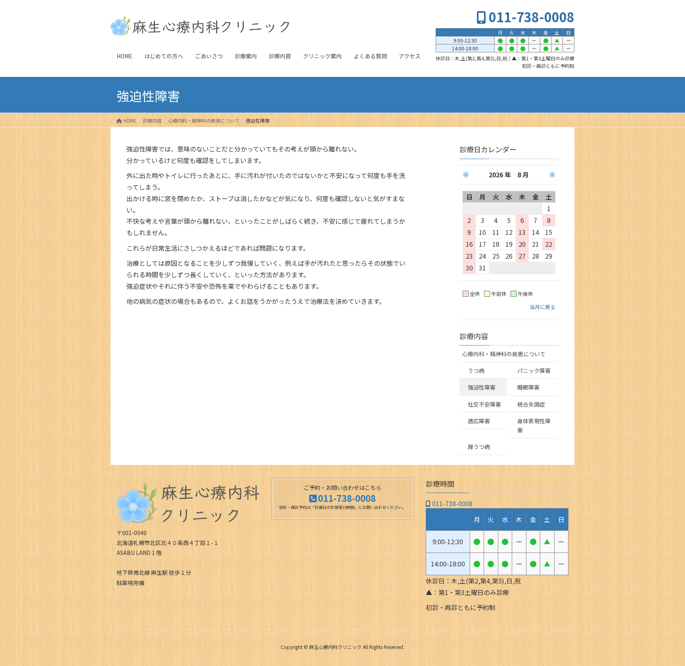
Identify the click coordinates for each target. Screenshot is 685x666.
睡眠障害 (528, 387)
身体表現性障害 (534, 425)
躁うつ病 (479, 447)
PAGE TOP (662, 638)
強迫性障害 (482, 387)
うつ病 (476, 370)
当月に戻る (542, 307)
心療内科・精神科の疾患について (503, 354)
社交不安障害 (484, 404)
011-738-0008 (530, 17)
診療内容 (473, 336)
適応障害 (479, 421)
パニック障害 (534, 370)
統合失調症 (531, 404)
